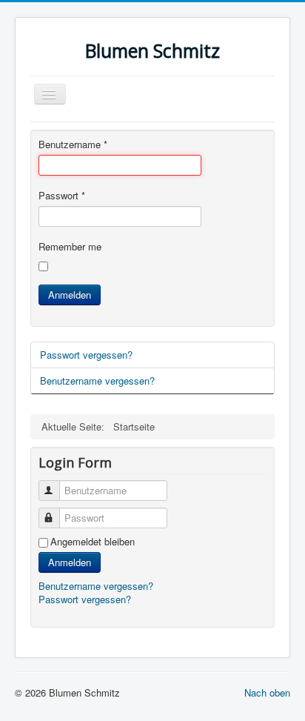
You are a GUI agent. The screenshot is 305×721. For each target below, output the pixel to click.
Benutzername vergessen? (97, 380)
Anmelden (69, 295)
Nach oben (267, 692)
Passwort (61, 195)
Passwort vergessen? (86, 355)
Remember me (69, 246)
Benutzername (72, 144)
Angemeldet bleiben (92, 541)
